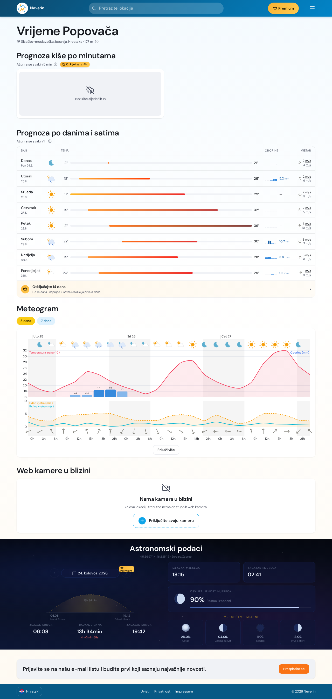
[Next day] (126, 573)
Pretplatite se (294, 669)
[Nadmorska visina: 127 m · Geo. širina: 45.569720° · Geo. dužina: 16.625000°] (96, 41)
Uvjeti (145, 691)
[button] (309, 8)
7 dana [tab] (46, 321)
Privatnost (162, 691)
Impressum (184, 691)
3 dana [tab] (25, 321)
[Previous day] (54, 573)
